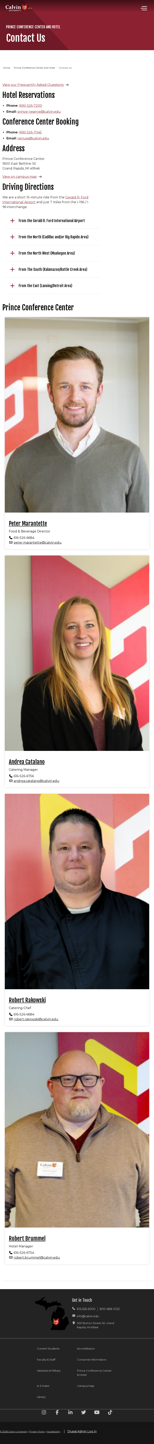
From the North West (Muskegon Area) (47, 253)
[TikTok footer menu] (110, 1413)
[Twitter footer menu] (84, 1413)
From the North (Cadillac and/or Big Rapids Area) (53, 237)
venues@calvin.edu (33, 138)
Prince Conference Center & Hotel (94, 1372)
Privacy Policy (37, 1431)
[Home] (19, 3)
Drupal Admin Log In (82, 1431)
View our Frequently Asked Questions (33, 85)
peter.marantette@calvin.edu (38, 542)
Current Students (48, 1348)
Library (41, 1396)
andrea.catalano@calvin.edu (36, 781)
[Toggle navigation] (143, 8)
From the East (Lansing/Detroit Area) (45, 285)
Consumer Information (91, 1359)
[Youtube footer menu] (97, 1413)
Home (7, 67)
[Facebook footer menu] (57, 1413)
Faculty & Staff (46, 1359)
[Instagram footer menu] (44, 1413)
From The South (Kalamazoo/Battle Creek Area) (53, 269)
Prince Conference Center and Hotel (35, 67)
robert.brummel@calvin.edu (37, 1257)
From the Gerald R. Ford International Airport (52, 220)
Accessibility (53, 1431)
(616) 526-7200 (30, 106)
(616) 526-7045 (30, 132)
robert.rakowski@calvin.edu (36, 1019)
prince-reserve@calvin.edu (39, 112)
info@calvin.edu (88, 1316)
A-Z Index (43, 1385)
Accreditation (86, 1348)
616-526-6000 (86, 1309)
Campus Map (85, 1385)
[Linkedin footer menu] (70, 1413)
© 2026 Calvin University (13, 1431)
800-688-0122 (110, 1309)
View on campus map (19, 177)
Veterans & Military (49, 1370)
